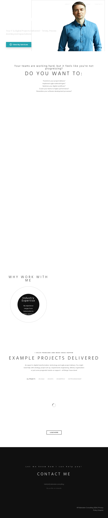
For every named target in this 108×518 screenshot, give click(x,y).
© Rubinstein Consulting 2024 (87, 508)
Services (78, 4)
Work (88, 4)
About (67, 4)
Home (58, 4)
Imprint (100, 510)
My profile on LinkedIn (54, 488)
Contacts (99, 4)
